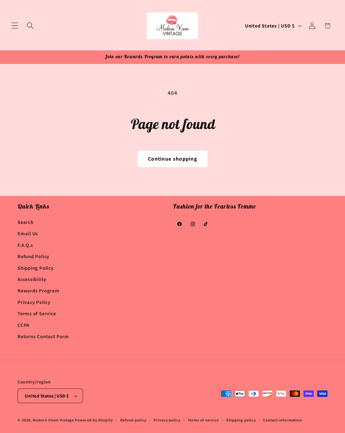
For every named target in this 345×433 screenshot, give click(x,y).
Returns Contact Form (43, 336)
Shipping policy (241, 419)
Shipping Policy (36, 268)
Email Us (28, 233)
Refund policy (133, 419)
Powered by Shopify (94, 419)
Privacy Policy (34, 302)
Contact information (282, 419)
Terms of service (203, 419)
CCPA (23, 325)
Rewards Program (39, 290)
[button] (14, 25)
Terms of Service (37, 313)
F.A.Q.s (25, 245)
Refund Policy (33, 256)
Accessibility (32, 279)
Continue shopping (172, 158)
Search (25, 222)
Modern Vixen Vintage (53, 419)
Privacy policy (167, 419)
